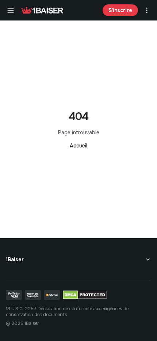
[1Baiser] (42, 10)
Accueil (78, 145)
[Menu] (10, 10)
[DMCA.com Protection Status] (85, 295)
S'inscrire (120, 10)
